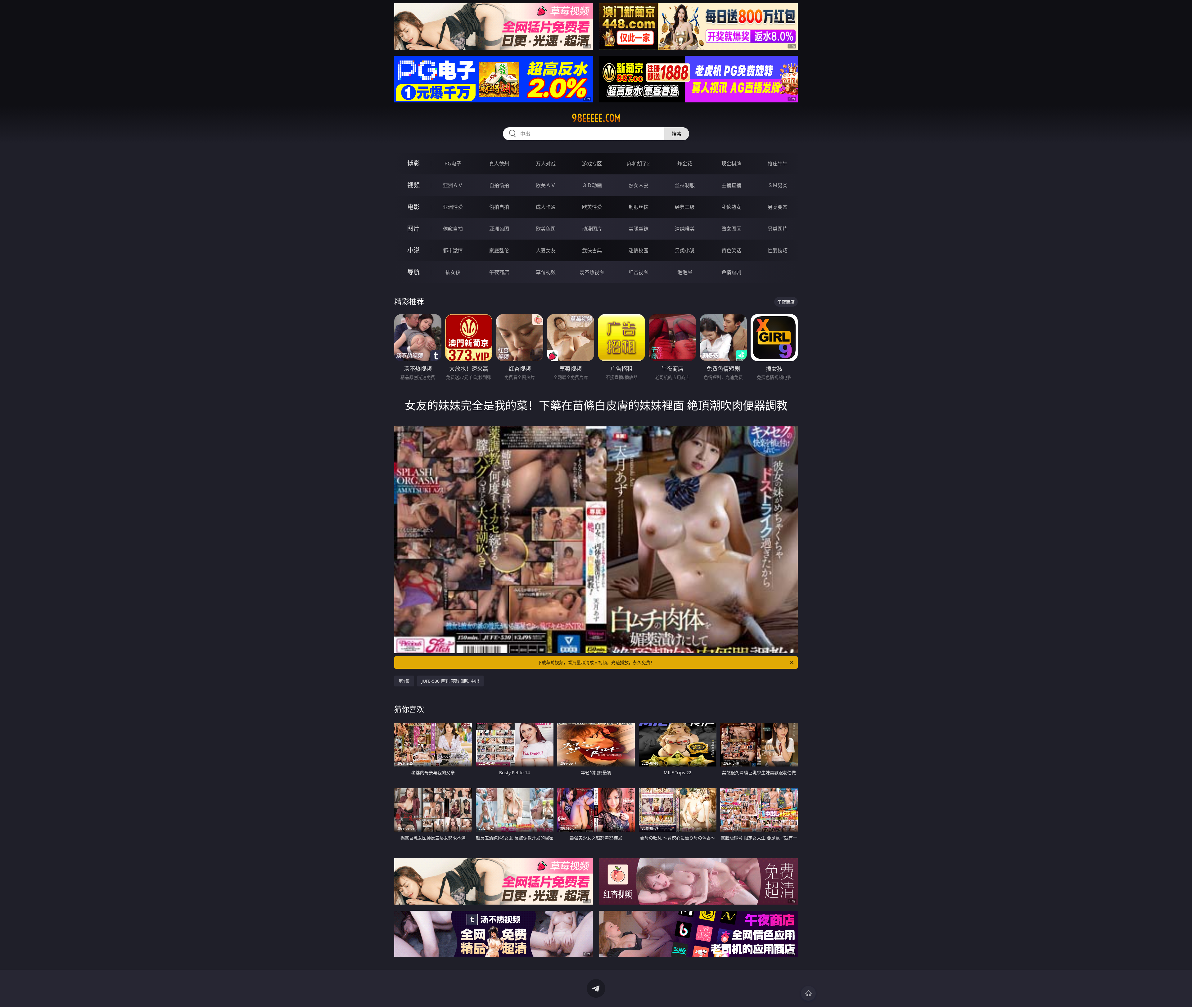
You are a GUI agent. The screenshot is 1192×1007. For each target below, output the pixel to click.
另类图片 (778, 228)
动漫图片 (592, 228)
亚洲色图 (499, 228)
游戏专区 (592, 163)
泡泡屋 (684, 272)
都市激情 (453, 250)
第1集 (404, 681)
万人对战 (546, 163)
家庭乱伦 (499, 250)
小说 (413, 250)
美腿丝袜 (638, 228)
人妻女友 (546, 250)
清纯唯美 (685, 228)
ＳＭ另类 (778, 185)
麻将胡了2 (638, 163)
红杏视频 (638, 272)
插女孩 (452, 272)
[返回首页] (808, 993)
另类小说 (685, 250)
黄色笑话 (731, 250)
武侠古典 (592, 250)
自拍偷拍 (499, 185)
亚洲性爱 (453, 207)
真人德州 (499, 163)
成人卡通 (546, 207)
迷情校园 (638, 250)
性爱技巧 (778, 250)
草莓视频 (546, 272)
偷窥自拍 (453, 228)
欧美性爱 (592, 207)
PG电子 (453, 163)
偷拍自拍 (499, 207)
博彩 (413, 163)
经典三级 (685, 207)
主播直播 (731, 185)
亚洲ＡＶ (453, 185)
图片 (413, 228)
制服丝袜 (638, 207)
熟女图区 (731, 228)
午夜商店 (499, 272)
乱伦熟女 (731, 207)
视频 (413, 185)
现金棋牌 (731, 163)
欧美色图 (546, 228)
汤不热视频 (592, 272)
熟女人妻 (638, 185)
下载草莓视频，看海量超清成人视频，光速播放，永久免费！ (596, 662)
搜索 (677, 133)
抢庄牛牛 (778, 163)
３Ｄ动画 (592, 185)
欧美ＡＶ (546, 185)
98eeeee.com (596, 118)
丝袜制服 (685, 185)
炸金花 (684, 163)
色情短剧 (731, 272)
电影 (413, 207)
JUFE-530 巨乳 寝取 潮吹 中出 (450, 681)
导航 (413, 272)
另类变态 (778, 207)
